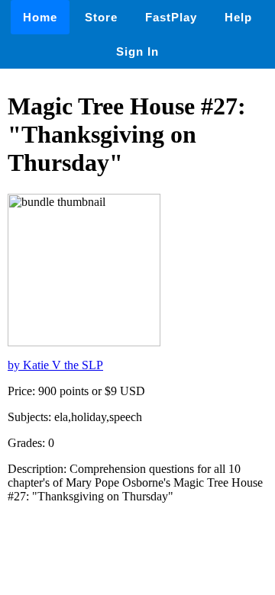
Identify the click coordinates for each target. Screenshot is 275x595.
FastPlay (171, 17)
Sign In (137, 51)
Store (101, 17)
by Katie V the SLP (55, 365)
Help (238, 17)
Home (40, 17)
